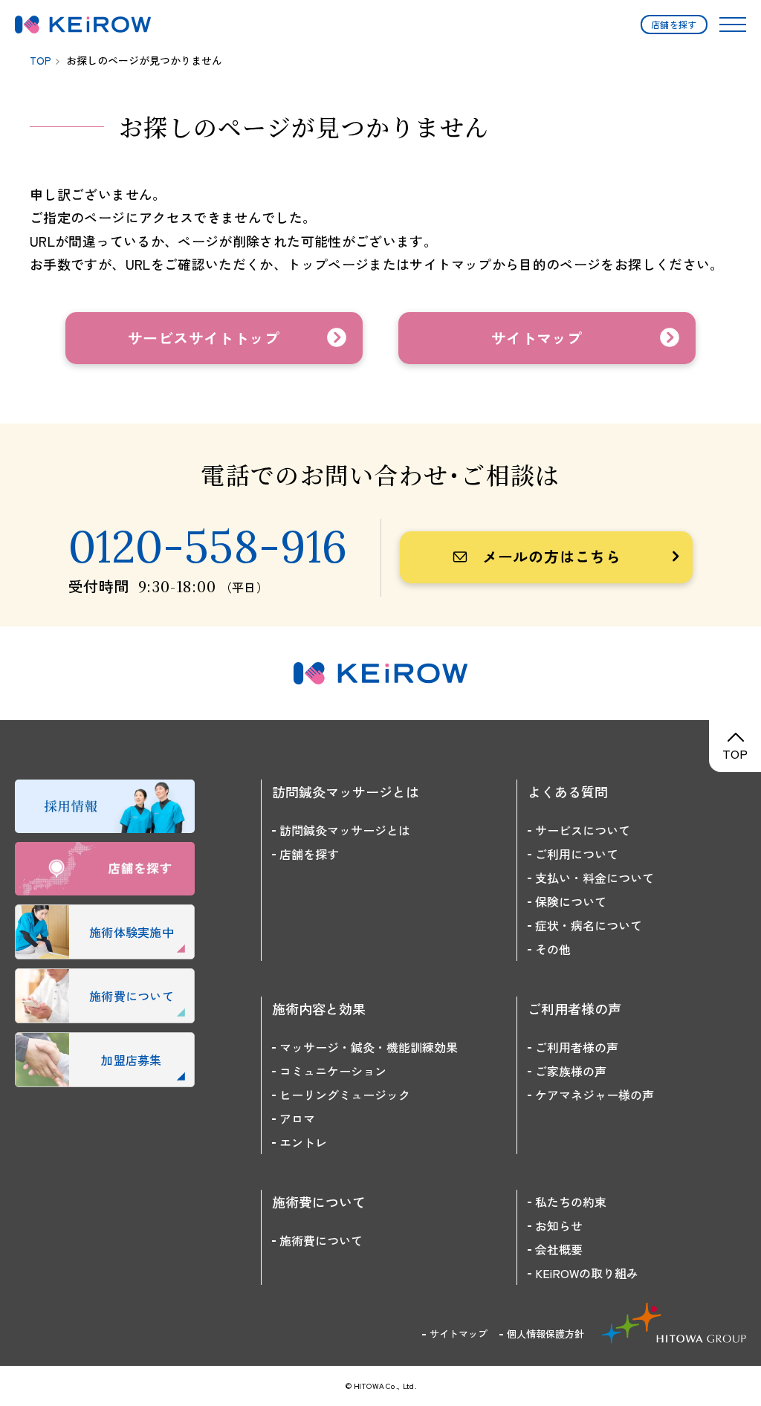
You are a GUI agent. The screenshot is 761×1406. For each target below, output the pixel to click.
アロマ (297, 1118)
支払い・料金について (594, 878)
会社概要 (559, 1249)
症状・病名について (588, 925)
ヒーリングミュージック (344, 1095)
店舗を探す (674, 24)
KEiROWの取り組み (586, 1273)
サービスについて (582, 830)
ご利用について (576, 854)
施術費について (321, 1240)
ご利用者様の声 (576, 1047)
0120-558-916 (207, 546)
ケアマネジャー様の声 (594, 1095)
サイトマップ (459, 1333)
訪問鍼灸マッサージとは (344, 830)
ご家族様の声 (570, 1071)
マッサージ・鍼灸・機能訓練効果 (368, 1047)
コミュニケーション (332, 1071)
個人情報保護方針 (545, 1333)
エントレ (303, 1142)
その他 (553, 949)
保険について (570, 901)
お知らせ (559, 1225)
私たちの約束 (570, 1202)
